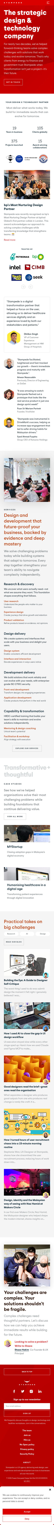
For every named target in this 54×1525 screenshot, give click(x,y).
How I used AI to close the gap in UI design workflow (27, 1015)
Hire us (27, 1439)
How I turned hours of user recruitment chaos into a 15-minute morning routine (27, 1122)
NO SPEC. (27, 1481)
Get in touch (13, 82)
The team (27, 1430)
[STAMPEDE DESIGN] (13, 2)
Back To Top (27, 1372)
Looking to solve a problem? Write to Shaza (31, 1344)
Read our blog (14, 942)
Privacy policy (27, 1449)
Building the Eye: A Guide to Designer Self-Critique (27, 962)
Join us (27, 1435)
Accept (27, 1511)
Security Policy (27, 1454)
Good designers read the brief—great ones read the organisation (27, 1068)
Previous (23, 287)
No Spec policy (27, 1444)
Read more (9, 239)
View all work (15, 817)
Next (31, 287)
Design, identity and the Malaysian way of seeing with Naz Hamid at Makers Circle (27, 1182)
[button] (50, 1489)
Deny (27, 1519)
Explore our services (27, 748)
